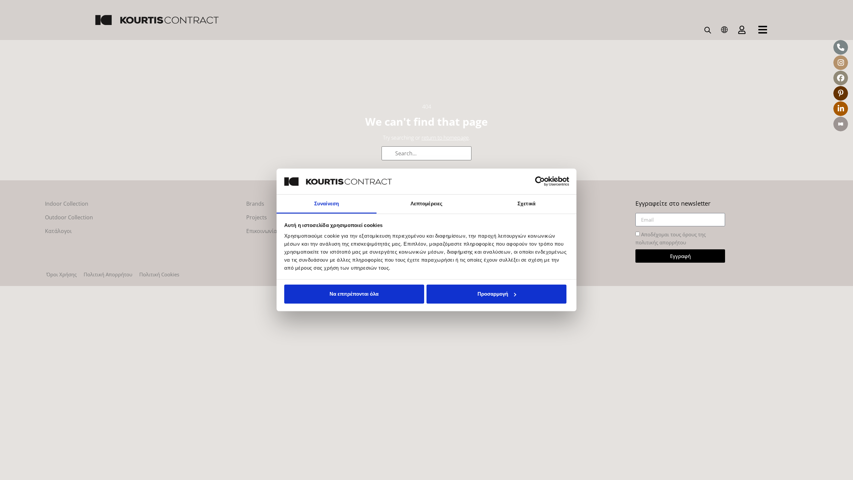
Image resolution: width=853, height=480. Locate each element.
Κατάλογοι (58, 231)
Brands (255, 203)
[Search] (389, 154)
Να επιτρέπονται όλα (354, 294)
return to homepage (445, 137)
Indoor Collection (66, 203)
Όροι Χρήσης (61, 274)
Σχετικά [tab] (526, 203)
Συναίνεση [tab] (326, 203)
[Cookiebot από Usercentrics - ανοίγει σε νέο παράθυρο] (540, 181)
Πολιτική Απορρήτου (108, 274)
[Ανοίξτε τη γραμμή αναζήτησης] (707, 29)
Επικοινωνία (261, 231)
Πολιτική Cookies (159, 274)
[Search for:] (426, 153)
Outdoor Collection (69, 217)
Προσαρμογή (492, 294)
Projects (256, 217)
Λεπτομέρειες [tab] (426, 203)
